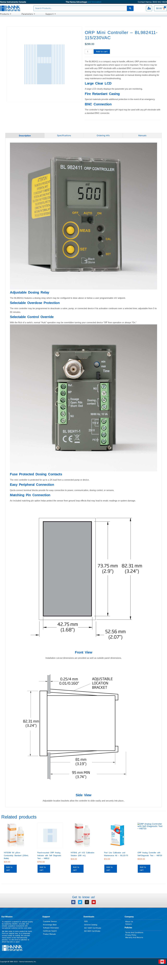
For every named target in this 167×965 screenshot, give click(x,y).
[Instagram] (87, 902)
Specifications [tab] (64, 135)
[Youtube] (94, 902)
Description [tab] (25, 135)
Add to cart (102, 51)
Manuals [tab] (142, 135)
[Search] (130, 8)
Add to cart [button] (9, 868)
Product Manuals (49, 934)
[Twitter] (80, 902)
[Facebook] (73, 902)
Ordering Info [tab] (103, 135)
